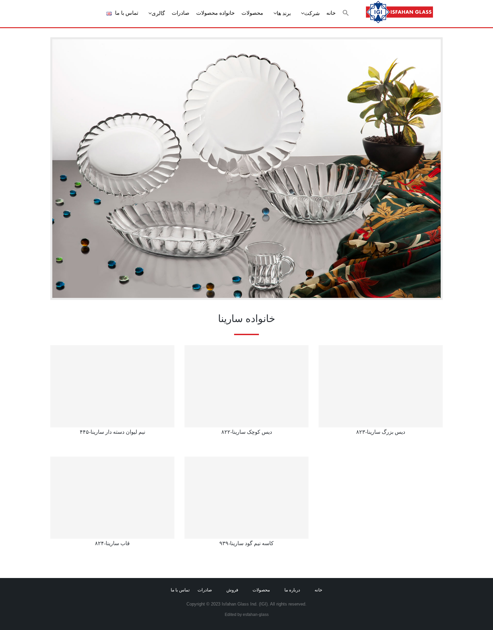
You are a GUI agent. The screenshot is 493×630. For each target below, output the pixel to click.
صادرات (180, 13)
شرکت (312, 13)
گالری (158, 13)
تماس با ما (126, 13)
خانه (331, 13)
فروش (232, 589)
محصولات (252, 13)
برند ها (284, 13)
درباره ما (292, 589)
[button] (345, 13)
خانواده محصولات (215, 13)
